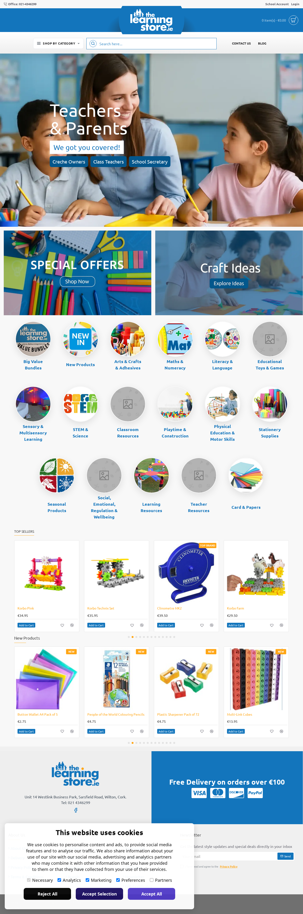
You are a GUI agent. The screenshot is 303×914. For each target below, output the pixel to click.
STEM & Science (80, 432)
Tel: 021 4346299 (75, 802)
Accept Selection (99, 894)
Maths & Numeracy (175, 364)
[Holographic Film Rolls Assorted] (186, 679)
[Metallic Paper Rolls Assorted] (116, 679)
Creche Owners (69, 161)
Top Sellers (24, 531)
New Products (80, 364)
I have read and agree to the (211, 866)
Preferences (133, 880)
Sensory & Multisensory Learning (33, 432)
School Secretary (150, 161)
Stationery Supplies (270, 432)
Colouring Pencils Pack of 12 (39, 714)
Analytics (72, 880)
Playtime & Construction (175, 432)
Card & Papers (246, 507)
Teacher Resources (198, 507)
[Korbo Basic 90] (116, 573)
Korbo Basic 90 (98, 608)
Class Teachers (108, 161)
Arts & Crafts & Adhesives (127, 364)
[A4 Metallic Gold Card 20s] (256, 679)
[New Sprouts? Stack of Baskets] (186, 573)
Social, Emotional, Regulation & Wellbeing (104, 507)
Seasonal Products (57, 507)
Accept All (151, 894)
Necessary (42, 880)
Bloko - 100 (26, 608)
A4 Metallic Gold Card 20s (246, 714)
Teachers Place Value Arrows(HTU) (253, 608)
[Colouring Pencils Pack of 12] (47, 679)
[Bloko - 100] (47, 573)
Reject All (47, 894)
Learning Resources (151, 507)
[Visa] (199, 793)
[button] (26, 625)
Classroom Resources (128, 432)
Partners (163, 880)
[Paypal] (255, 793)
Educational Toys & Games (270, 364)
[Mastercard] (217, 793)
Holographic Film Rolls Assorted (181, 714)
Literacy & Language (222, 364)
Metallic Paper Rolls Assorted (109, 714)
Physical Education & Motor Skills (222, 432)
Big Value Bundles (33, 364)
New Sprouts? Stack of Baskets (179, 608)
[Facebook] (75, 810)
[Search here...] (93, 43)
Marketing (101, 880)
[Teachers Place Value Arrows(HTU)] (256, 573)
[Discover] (236, 793)
